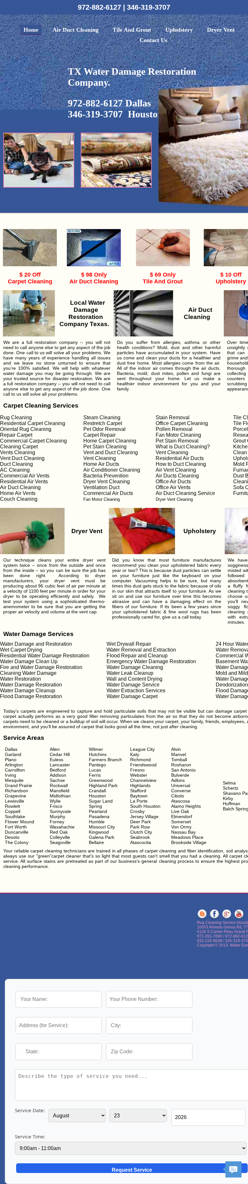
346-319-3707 (148, 7)
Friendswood (143, 764)
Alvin (176, 749)
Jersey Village (144, 816)
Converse (181, 790)
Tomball (179, 759)
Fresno (137, 770)
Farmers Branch (105, 759)
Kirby (228, 798)
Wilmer (96, 749)
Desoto (12, 837)
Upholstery (179, 30)
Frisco (56, 806)
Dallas (11, 749)
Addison (58, 775)
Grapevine (15, 795)
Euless (56, 759)
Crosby (137, 811)
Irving (10, 775)
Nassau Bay (183, 832)
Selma (229, 782)
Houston (97, 795)
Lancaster (60, 764)
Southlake (15, 816)
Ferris (95, 775)
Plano (10, 759)
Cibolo (177, 795)
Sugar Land (101, 801)
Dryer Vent (221, 30)
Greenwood (101, 780)
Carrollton (15, 770)
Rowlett (12, 806)
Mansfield (59, 790)
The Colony (16, 842)
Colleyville (60, 837)
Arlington (14, 764)
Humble (97, 821)
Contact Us (153, 40)
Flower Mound (19, 821)
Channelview (143, 780)
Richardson (16, 790)
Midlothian (60, 795)
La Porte (139, 801)
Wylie (55, 801)
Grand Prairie (18, 785)
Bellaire (96, 842)
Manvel (178, 754)
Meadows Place (187, 837)
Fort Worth (16, 826)
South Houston (145, 806)
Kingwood (99, 832)
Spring (95, 806)
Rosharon (181, 764)
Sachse (57, 780)
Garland (13, 754)
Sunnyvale (60, 811)
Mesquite (14, 780)
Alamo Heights (186, 806)
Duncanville (16, 832)
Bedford (58, 770)
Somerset (181, 821)
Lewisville (14, 801)
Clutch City (141, 832)
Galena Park (101, 837)
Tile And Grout (132, 30)
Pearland (98, 811)
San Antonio (183, 770)
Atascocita (140, 842)
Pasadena (99, 816)
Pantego (97, 764)
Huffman (231, 803)
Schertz (230, 788)
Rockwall (59, 785)
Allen (55, 749)
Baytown (139, 795)
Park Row (140, 826)
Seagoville (60, 842)
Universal (180, 785)
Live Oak (180, 811)
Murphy (57, 816)
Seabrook (140, 837)
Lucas (95, 770)
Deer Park (140, 821)
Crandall (97, 790)
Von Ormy (181, 826)
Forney (57, 821)
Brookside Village (188, 842)
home (31, 30)
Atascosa (180, 801)
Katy (134, 754)
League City (142, 749)
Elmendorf (181, 816)
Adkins (178, 780)
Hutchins (98, 754)
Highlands (140, 785)
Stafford (138, 790)
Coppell (12, 811)
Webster (138, 775)
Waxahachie (62, 826)
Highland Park (103, 785)
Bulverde (180, 775)
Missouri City (102, 826)
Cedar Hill (60, 754)
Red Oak (59, 832)
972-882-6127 (100, 7)
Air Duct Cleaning (75, 30)
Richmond (140, 759)
